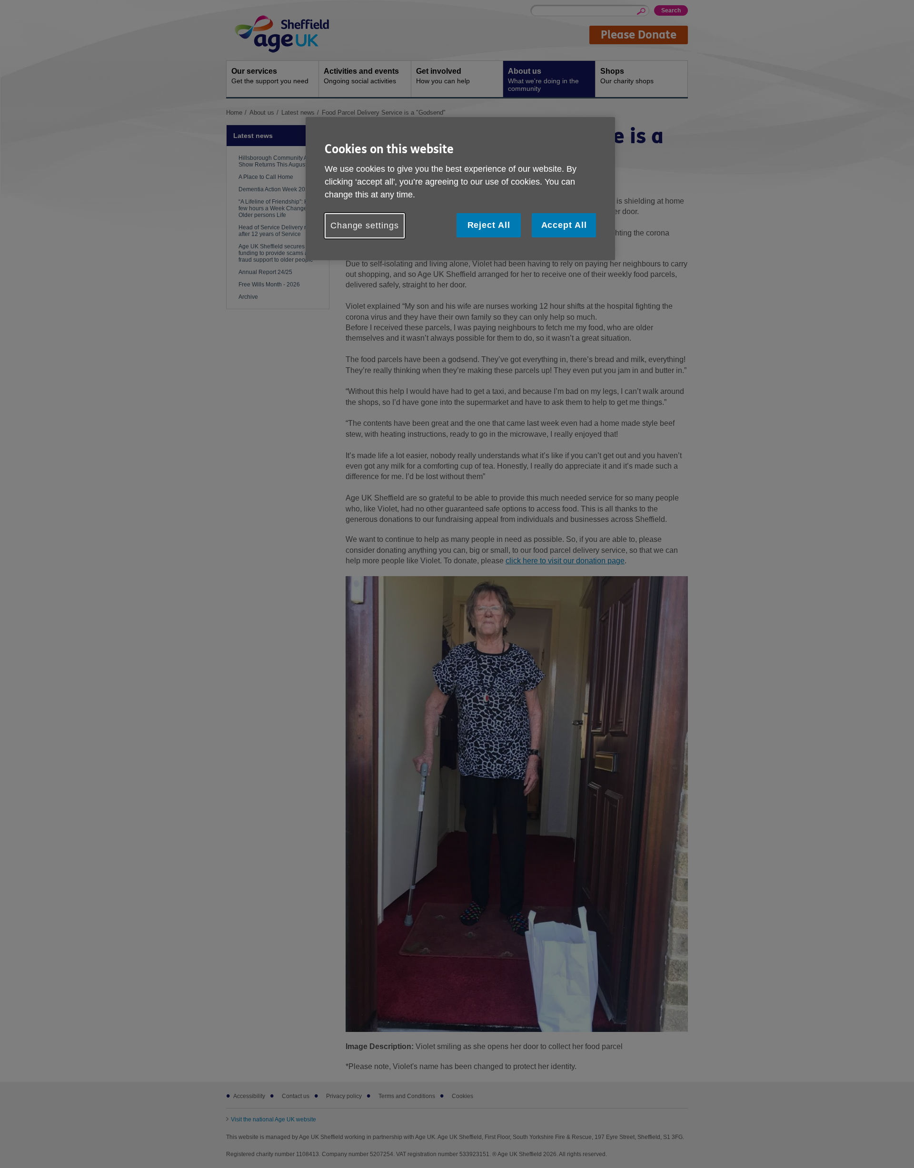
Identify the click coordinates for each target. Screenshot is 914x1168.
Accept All (564, 225)
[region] (460, 188)
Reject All (488, 225)
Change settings (364, 225)
